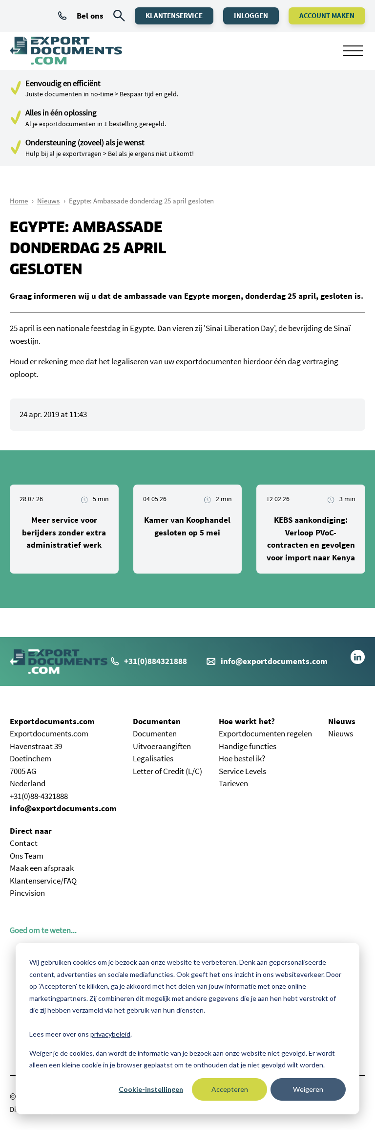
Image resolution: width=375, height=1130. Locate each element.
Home (19, 200)
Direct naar (31, 830)
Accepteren (229, 1089)
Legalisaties (153, 758)
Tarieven (233, 783)
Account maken (326, 15)
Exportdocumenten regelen (265, 733)
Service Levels (242, 771)
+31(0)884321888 (155, 661)
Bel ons (90, 15)
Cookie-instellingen (151, 1089)
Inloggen (251, 15)
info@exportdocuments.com (274, 661)
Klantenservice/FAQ (43, 880)
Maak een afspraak (42, 868)
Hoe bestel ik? (242, 758)
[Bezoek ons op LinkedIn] (357, 661)
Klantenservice (174, 15)
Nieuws (48, 200)
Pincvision (27, 892)
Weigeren (308, 1089)
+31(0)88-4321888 (39, 796)
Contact (24, 843)
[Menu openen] (353, 51)
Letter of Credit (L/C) (167, 771)
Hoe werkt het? (247, 721)
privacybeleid (110, 1034)
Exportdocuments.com (52, 721)
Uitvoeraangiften (162, 746)
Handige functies (247, 746)
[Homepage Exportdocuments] (66, 51)
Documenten (157, 721)
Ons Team (26, 855)
